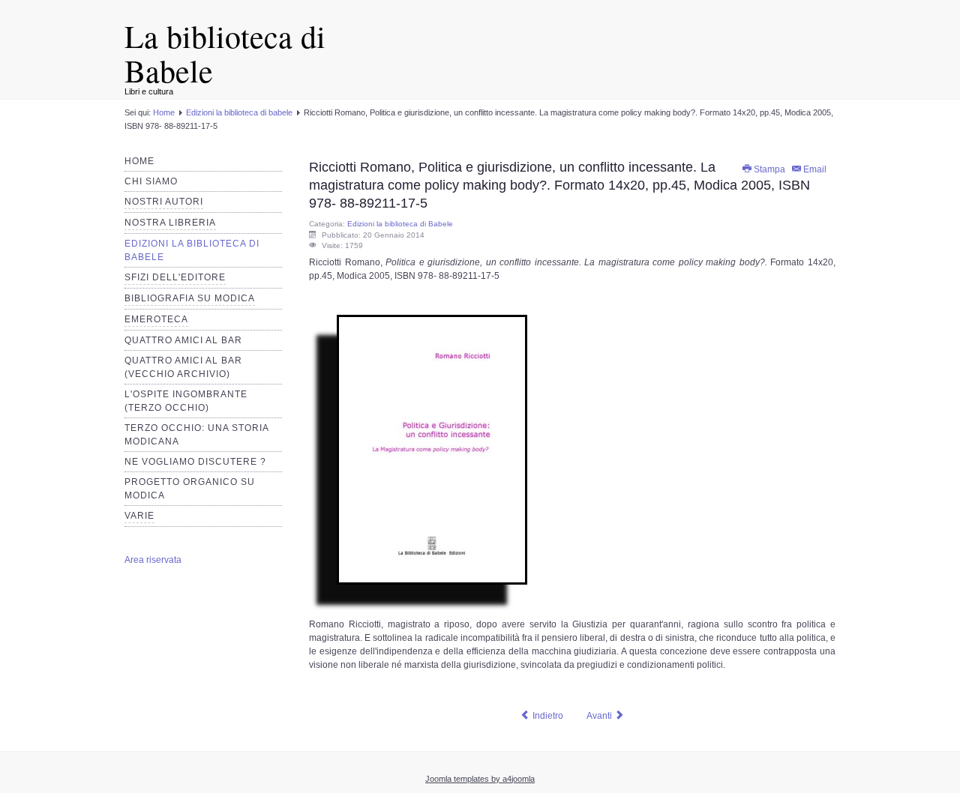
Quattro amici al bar (183, 340)
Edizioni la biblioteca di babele (239, 112)
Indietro (546, 716)
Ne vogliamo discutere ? (195, 461)
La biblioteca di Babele (225, 53)
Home (164, 112)
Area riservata (153, 560)
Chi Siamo (151, 181)
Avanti (600, 716)
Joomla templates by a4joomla (480, 778)
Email (814, 169)
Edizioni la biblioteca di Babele (400, 224)
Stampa (769, 169)
